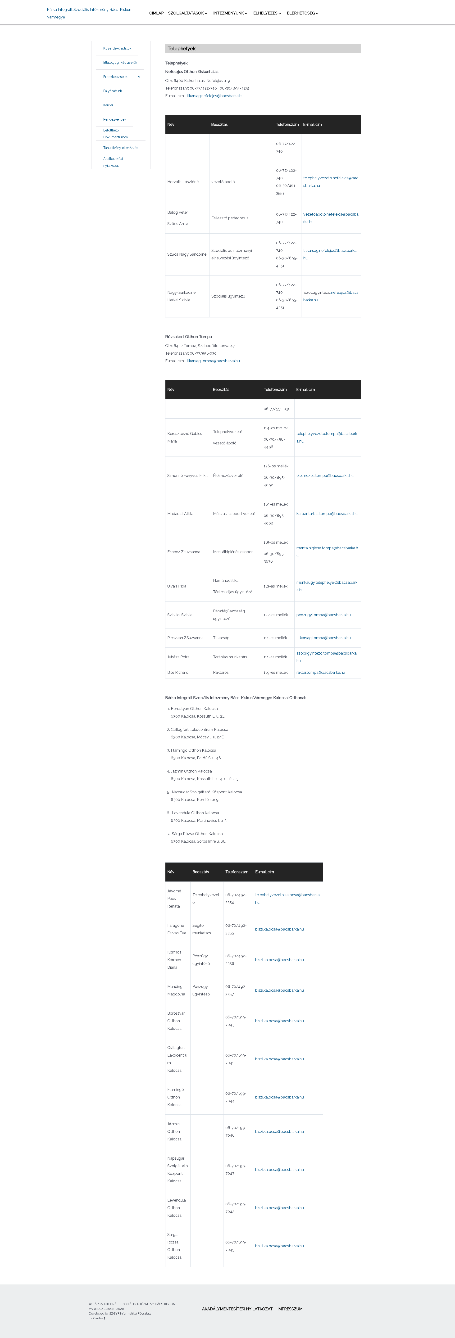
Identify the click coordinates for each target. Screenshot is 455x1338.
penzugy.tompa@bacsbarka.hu (323, 615)
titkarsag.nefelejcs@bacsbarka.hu (215, 96)
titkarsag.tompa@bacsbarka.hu (213, 361)
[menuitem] (156, 13)
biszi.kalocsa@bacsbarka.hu (279, 929)
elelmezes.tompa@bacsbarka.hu (325, 475)
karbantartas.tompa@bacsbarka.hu (327, 513)
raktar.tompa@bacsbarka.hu (320, 672)
